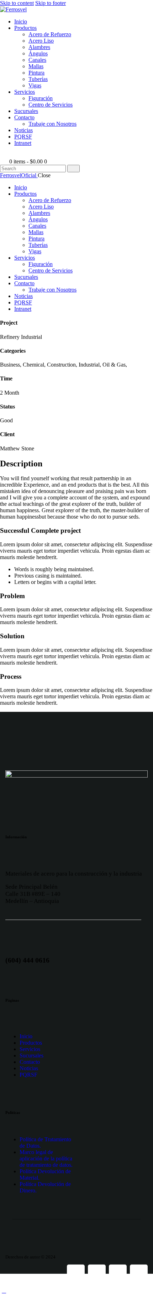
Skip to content (17, 3)
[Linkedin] (139, 1273)
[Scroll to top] (4, 1291)
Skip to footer (50, 3)
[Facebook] (76, 1273)
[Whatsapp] (118, 1273)
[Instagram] (97, 1273)
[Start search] (73, 168)
